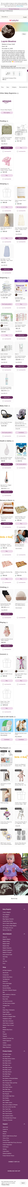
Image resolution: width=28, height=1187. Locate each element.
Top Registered (6, 979)
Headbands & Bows (7, 1018)
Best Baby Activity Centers (9, 1058)
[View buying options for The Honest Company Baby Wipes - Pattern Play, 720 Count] (6, 348)
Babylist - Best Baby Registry (14, 20)
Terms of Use (6, 1138)
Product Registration (7, 1144)
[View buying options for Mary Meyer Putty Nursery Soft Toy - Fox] (21, 775)
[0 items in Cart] (26, 20)
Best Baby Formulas (7, 1067)
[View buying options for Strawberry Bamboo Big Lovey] (6, 564)
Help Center (5, 1127)
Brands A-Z (5, 981)
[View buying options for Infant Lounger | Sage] (6, 192)
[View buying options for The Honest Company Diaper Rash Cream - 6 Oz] (21, 348)
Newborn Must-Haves (7, 977)
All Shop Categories (7, 970)
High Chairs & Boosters (8, 1021)
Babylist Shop (6, 945)
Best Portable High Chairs (8, 1096)
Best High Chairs (6, 1089)
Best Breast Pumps (7, 1080)
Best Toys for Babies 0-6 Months (10, 1104)
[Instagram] (9, 1165)
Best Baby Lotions (7, 1069)
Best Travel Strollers (7, 1111)
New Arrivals (5, 972)
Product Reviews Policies (8, 1155)
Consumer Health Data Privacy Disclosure (12, 1142)
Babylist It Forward (7, 952)
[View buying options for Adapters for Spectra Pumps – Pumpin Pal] (21, 129)
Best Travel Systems (7, 1113)
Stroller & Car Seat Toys (8, 1038)
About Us (5, 937)
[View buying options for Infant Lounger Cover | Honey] (21, 192)
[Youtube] (22, 1165)
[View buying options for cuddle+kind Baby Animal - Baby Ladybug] (6, 631)
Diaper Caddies (6, 1012)
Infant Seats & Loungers (8, 1023)
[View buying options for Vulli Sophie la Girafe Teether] (6, 775)
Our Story (5, 961)
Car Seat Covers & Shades (9, 1003)
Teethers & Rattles (7, 1045)
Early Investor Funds (7, 954)
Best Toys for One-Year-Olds (9, 1107)
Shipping (5, 1131)
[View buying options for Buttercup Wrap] (6, 795)
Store (7, 87)
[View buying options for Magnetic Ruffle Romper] (6, 663)
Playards (5, 1034)
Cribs (4, 1007)
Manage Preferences (14, 9)
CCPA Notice (6, 1146)
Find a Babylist (6, 914)
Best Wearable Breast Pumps (9, 1117)
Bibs (4, 992)
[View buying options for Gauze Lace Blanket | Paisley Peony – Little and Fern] (21, 756)
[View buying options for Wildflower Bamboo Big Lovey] (21, 564)
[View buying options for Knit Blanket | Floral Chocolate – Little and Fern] (6, 536)
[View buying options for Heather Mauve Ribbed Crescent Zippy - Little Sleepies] (21, 795)
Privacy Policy (19, 6)
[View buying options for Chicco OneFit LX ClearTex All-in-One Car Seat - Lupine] (21, 414)
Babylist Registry (6, 939)
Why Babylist (6, 916)
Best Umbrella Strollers (8, 1115)
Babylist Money (6, 941)
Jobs (4, 959)
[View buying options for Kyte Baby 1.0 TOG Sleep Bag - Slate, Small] (6, 251)
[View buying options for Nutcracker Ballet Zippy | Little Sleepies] (21, 663)
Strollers (4, 1042)
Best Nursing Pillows (7, 1091)
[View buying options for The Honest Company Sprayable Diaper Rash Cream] (6, 379)
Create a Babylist (6, 912)
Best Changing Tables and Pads (10, 1082)
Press (4, 963)
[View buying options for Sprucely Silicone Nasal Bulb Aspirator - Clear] (6, 449)
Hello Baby (5, 956)
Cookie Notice (6, 1151)
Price (2, 87)
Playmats (5, 1036)
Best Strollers (6, 1098)
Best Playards (6, 1093)
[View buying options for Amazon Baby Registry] (6, 102)
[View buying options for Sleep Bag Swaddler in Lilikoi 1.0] (6, 220)
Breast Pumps (6, 996)
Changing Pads (6, 1005)
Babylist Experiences (7, 950)
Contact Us (5, 1129)
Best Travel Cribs (7, 1109)
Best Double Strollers (7, 1087)
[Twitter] (19, 1165)
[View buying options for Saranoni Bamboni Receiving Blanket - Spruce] (21, 536)
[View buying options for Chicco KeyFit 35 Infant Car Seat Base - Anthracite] (6, 414)
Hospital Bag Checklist (8, 921)
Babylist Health (6, 943)
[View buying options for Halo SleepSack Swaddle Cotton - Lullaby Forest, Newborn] (21, 220)
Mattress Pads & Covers (8, 1025)
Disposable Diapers (7, 1014)
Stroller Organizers (7, 1040)
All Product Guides (7, 1054)
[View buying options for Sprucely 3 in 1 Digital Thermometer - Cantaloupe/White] (6, 477)
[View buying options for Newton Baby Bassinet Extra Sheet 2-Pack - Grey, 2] (21, 835)
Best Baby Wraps (7, 1074)
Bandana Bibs (6, 985)
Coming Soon (6, 974)
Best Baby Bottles (7, 1060)
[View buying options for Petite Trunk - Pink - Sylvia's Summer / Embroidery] (6, 693)
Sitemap (4, 1149)
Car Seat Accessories (8, 1001)
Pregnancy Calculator (7, 1120)
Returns (4, 1133)
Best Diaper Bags (7, 1085)
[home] (14, 907)
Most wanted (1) (23, 87)
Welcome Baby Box (7, 930)
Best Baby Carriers (7, 1063)
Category (14, 87)
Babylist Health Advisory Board (10, 1135)
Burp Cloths (5, 999)
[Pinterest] (16, 1165)
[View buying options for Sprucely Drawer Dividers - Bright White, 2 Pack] (6, 509)
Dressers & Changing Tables (9, 1016)
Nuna (4, 1031)
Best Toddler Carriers (7, 1102)
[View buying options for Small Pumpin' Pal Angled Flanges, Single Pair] (6, 160)
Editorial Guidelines (7, 1153)
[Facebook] (12, 1165)
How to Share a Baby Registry (9, 925)
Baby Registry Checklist (8, 919)
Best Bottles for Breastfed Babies (10, 1078)
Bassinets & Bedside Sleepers (9, 990)
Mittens (4, 1027)
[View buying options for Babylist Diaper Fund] (6, 725)
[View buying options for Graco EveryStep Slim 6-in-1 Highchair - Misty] (21, 814)
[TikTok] (5, 1165)
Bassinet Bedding (7, 988)
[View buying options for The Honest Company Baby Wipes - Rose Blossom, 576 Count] (21, 317)
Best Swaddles (6, 1100)
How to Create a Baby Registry (10, 923)
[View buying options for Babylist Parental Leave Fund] (21, 725)
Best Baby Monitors (7, 1071)
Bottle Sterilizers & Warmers (9, 994)
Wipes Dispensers (7, 1047)
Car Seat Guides (6, 1056)
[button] (13, 75)
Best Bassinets (6, 1076)
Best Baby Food (6, 1065)
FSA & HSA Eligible (7, 983)
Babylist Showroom (7, 948)
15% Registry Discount (8, 927)
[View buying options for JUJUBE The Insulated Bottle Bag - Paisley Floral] (6, 129)
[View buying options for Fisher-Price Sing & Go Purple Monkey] (6, 814)
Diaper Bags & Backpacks (9, 1010)
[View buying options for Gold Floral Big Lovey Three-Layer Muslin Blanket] (21, 509)
